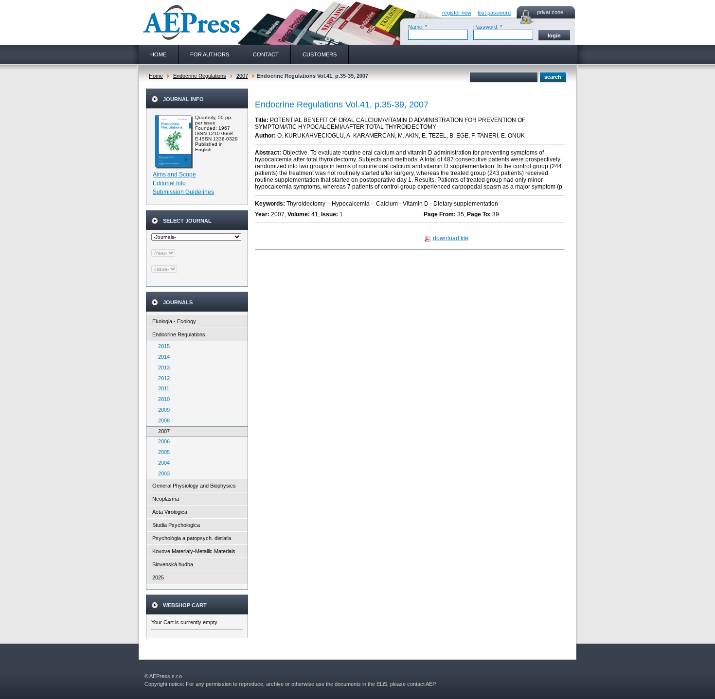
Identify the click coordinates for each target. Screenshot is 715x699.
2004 (162, 463)
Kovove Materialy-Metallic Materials (193, 551)
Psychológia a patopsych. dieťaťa (191, 538)
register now (456, 13)
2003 (162, 473)
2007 (242, 76)
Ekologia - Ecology (174, 321)
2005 (162, 452)
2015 (162, 346)
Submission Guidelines (183, 192)
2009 (162, 410)
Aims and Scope (174, 174)
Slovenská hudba (172, 564)
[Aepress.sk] (190, 22)
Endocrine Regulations (199, 76)
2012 (162, 378)
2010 (162, 399)
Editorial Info (169, 183)
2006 (162, 441)
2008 (162, 420)
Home (156, 76)
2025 (158, 577)
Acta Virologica (169, 512)
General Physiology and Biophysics (194, 486)
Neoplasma (165, 499)
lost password (494, 13)
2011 (161, 388)
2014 (162, 357)
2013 (162, 367)
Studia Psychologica (176, 525)
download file (450, 238)
